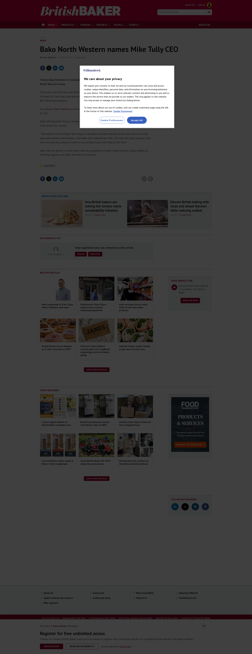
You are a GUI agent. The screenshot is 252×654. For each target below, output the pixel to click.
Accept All (137, 120)
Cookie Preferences (112, 120)
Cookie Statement (122, 111)
